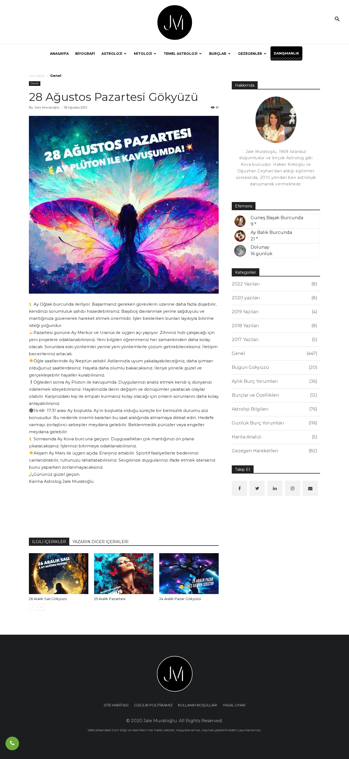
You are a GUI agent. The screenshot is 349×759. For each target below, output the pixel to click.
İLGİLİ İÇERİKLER (49, 541)
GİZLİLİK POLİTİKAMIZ (153, 705)
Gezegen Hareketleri (274, 450)
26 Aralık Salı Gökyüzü (48, 599)
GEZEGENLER (250, 54)
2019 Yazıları (274, 311)
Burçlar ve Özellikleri (274, 395)
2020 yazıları (274, 297)
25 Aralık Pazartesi (109, 599)
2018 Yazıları (274, 325)
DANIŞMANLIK (286, 53)
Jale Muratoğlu (46, 107)
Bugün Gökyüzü (274, 367)
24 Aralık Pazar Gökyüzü (180, 599)
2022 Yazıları (274, 284)
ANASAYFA (59, 54)
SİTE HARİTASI (116, 705)
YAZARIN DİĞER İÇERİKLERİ (100, 541)
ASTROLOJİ (111, 54)
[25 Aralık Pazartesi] (124, 573)
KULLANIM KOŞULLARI (197, 705)
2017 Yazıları (274, 339)
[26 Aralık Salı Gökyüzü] (58, 573)
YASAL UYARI (233, 705)
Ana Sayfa (37, 76)
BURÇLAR (217, 54)
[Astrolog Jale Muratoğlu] (174, 22)
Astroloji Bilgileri (274, 409)
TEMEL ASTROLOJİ (180, 54)
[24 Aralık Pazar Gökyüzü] (189, 573)
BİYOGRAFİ (85, 54)
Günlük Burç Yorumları (274, 423)
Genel (35, 83)
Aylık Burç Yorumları (274, 381)
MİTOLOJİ (143, 54)
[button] (337, 20)
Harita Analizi (274, 436)
